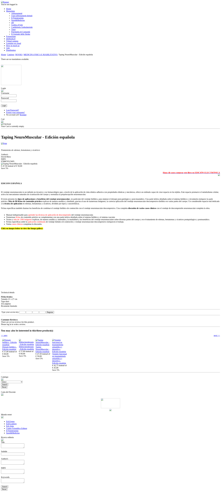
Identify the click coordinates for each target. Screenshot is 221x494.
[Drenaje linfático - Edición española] (10, 345)
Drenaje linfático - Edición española (9, 348)
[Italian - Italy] (1, 57)
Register (23, 115)
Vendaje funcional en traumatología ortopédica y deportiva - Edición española (59, 358)
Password (5, 98)
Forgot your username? (15, 112)
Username (5, 93)
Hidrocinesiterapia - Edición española (26, 348)
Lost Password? (12, 110)
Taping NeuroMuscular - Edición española (42, 349)
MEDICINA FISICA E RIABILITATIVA (41, 55)
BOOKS (19, 55)
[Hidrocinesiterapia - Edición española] (26, 344)
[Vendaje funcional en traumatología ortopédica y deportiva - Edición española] (60, 351)
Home (3, 55)
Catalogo (10, 55)
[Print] (4, 143)
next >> (217, 335)
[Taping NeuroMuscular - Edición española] (43, 345)
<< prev (4, 335)
